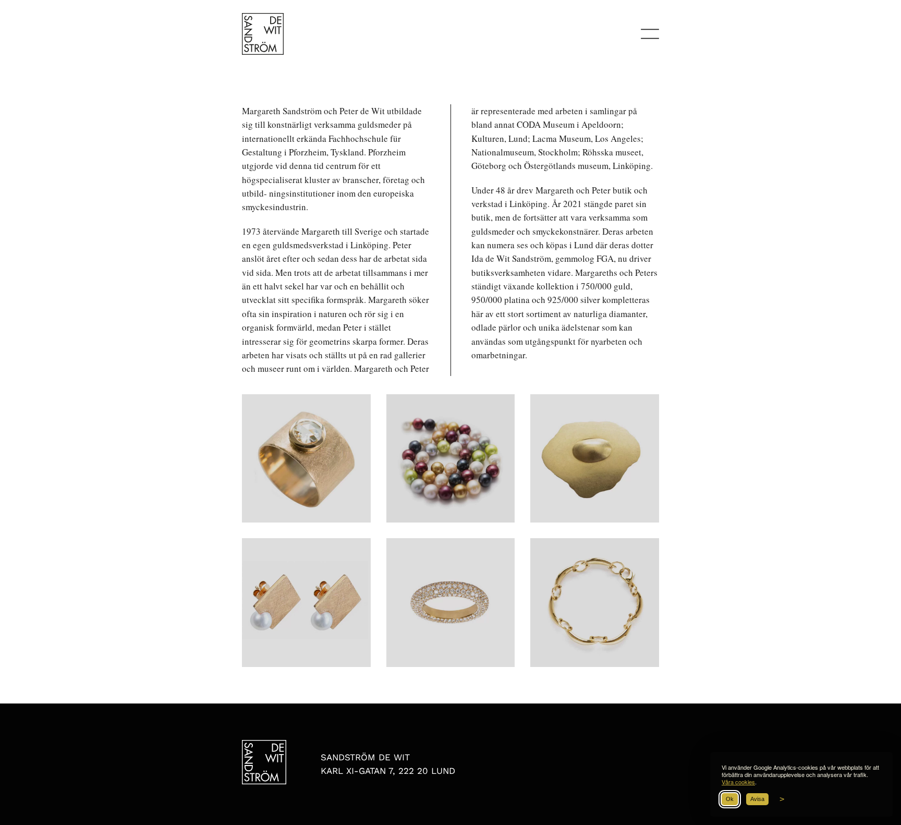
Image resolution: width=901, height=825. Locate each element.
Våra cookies (738, 781)
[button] (650, 33)
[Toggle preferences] (780, 799)
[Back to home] (263, 33)
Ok (730, 799)
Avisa (757, 799)
